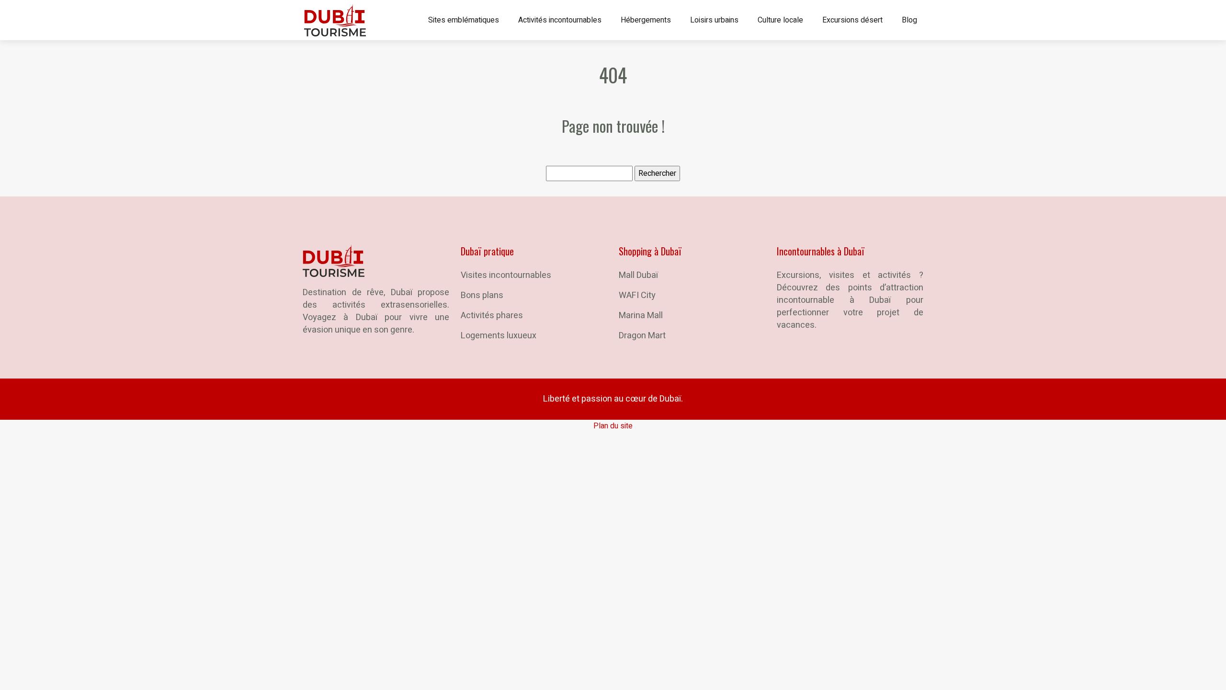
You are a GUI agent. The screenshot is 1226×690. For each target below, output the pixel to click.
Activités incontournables (560, 20)
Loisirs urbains (714, 20)
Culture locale (780, 20)
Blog (909, 20)
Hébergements (646, 20)
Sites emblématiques (463, 20)
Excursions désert (852, 20)
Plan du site (613, 426)
